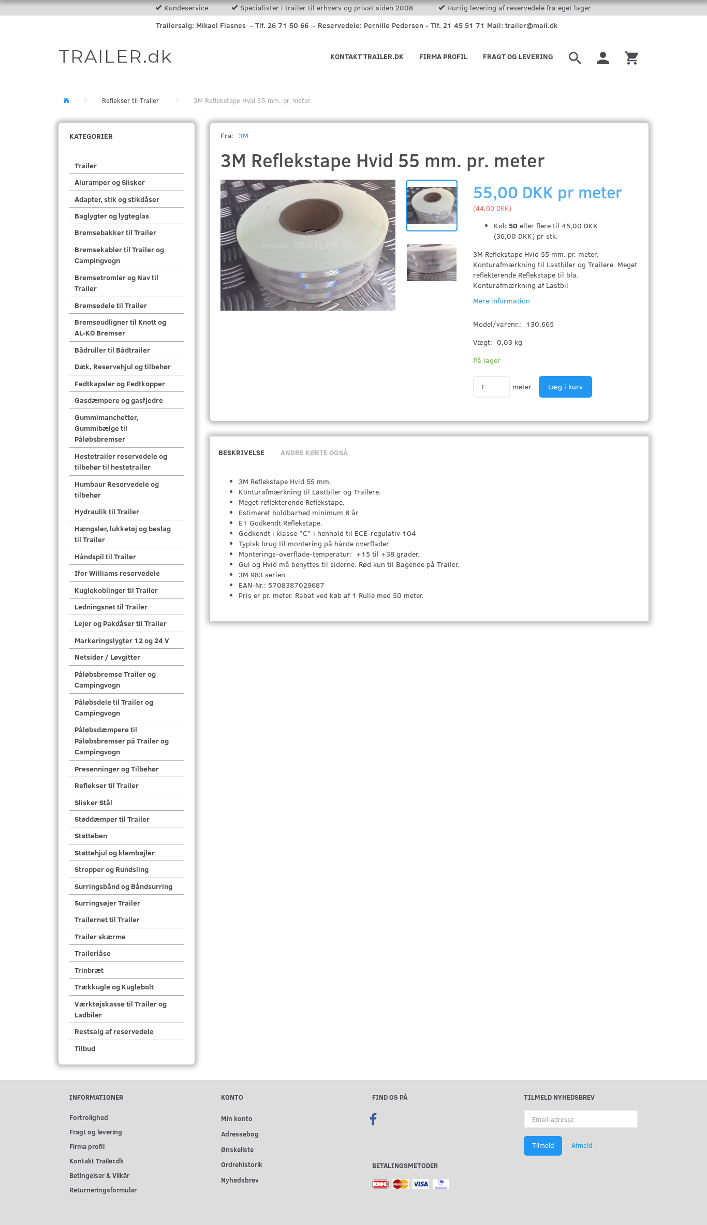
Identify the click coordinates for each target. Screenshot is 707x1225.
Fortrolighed (88, 1117)
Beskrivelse (241, 452)
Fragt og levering (518, 56)
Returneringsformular (103, 1189)
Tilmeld (543, 1145)
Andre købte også (314, 452)
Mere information (501, 300)
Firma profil (443, 56)
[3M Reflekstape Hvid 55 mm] (308, 245)
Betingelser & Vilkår (99, 1175)
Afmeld (581, 1145)
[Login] (603, 56)
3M (243, 135)
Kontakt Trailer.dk (367, 56)
